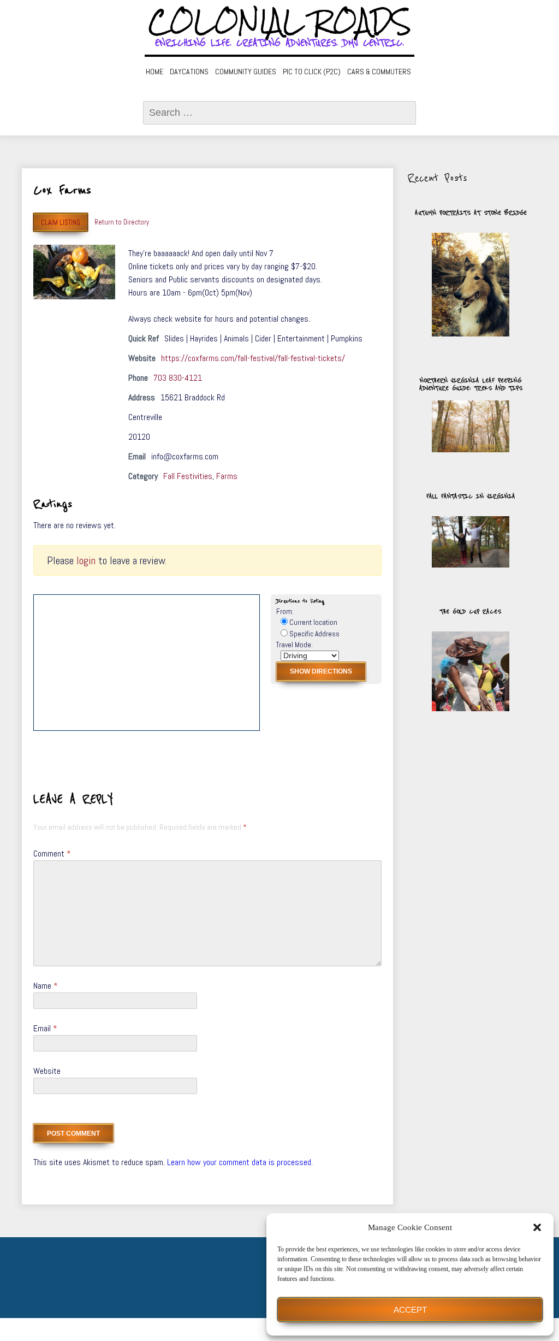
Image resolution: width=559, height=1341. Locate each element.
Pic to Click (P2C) (312, 71)
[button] (537, 1227)
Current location (312, 622)
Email (45, 1028)
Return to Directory (121, 222)
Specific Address (314, 634)
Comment (52, 853)
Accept (410, 1309)
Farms (226, 476)
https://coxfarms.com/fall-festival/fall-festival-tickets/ (253, 358)
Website (47, 1071)
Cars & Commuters (379, 71)
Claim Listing (60, 222)
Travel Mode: (294, 644)
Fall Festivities (187, 476)
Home (154, 71)
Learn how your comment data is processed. (240, 1162)
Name (45, 985)
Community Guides (245, 71)
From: (285, 611)
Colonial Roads (279, 22)
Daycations (189, 71)
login (86, 560)
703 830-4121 (177, 377)
